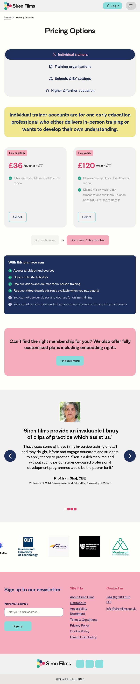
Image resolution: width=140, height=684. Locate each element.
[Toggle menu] (131, 6)
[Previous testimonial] (10, 456)
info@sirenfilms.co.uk (121, 608)
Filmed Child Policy (83, 637)
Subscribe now (45, 240)
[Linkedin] (99, 664)
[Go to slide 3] (75, 509)
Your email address (16, 604)
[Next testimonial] (130, 456)
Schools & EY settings (73, 78)
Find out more (70, 360)
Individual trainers (73, 54)
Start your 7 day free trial (88, 240)
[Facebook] (80, 664)
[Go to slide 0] (65, 509)
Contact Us (78, 602)
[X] (90, 664)
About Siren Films (82, 597)
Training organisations (73, 66)
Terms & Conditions (83, 619)
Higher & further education (73, 90)
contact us (90, 199)
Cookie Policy (79, 631)
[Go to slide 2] (72, 509)
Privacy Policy (79, 625)
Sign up (18, 626)
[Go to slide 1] (68, 509)
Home (7, 17)
